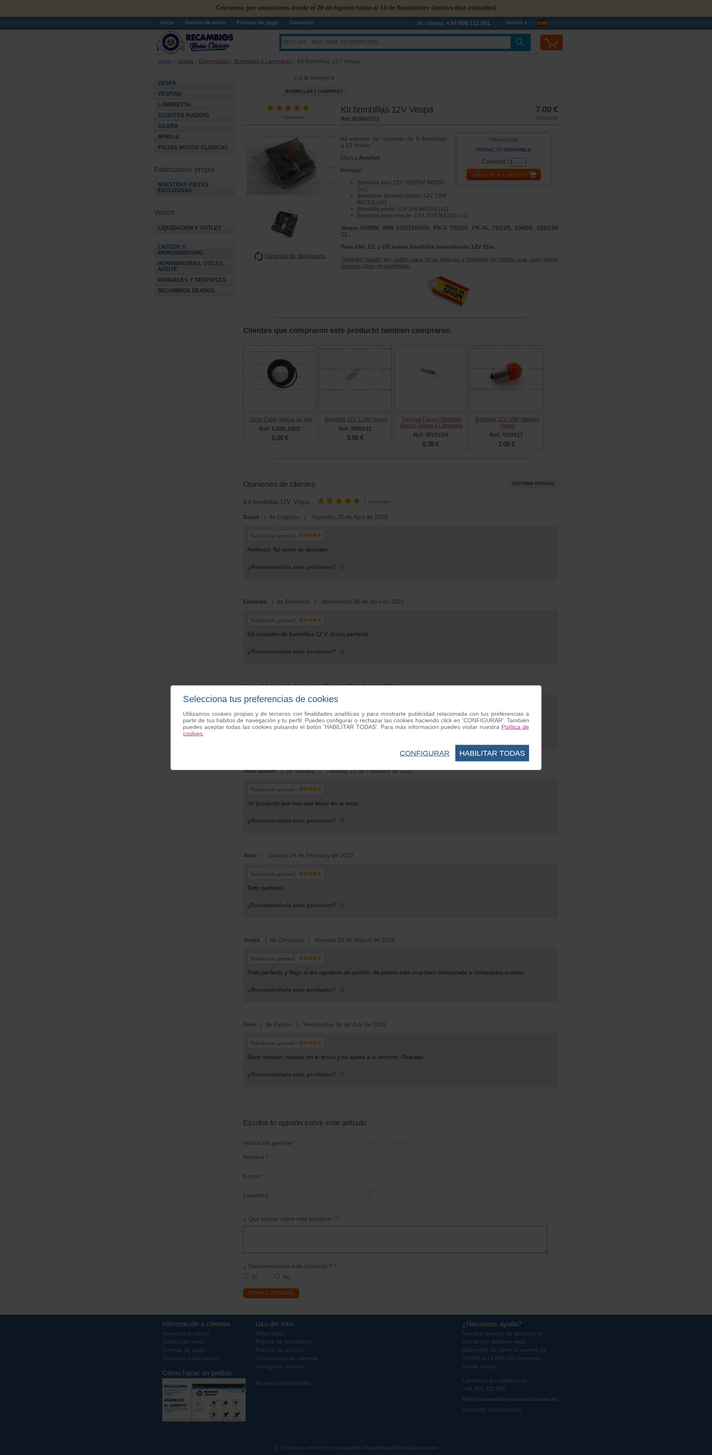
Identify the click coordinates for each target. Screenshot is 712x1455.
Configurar (425, 753)
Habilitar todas (492, 753)
